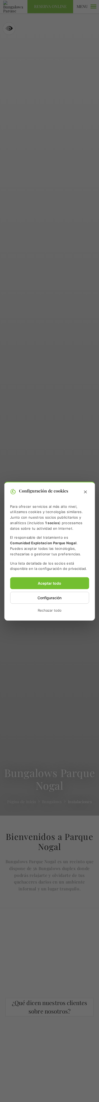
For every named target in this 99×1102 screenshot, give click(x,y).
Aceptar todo (49, 583)
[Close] (85, 492)
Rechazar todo (50, 610)
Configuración (49, 598)
